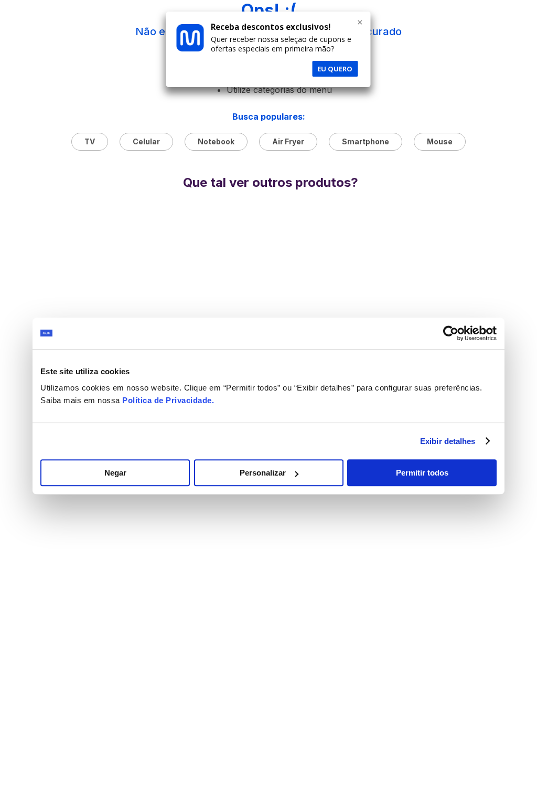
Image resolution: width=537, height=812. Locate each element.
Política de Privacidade (167, 400)
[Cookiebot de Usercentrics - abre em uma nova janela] (451, 333)
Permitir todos (422, 472)
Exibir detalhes (448, 441)
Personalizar (263, 472)
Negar (115, 472)
